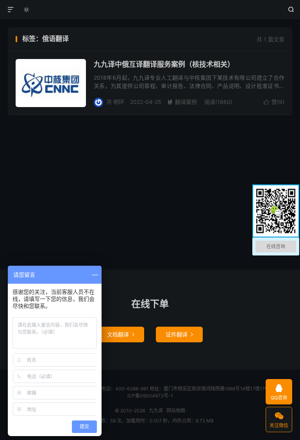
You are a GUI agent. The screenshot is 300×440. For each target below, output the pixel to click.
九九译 (150, 9)
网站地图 (175, 410)
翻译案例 (182, 101)
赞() (274, 101)
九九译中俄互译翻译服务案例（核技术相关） (164, 64)
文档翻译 (120, 334)
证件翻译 (179, 334)
